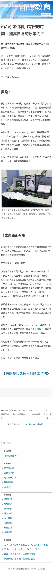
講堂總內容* (9, 468)
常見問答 (8, 528)
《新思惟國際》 (11, 456)
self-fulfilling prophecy (36, 342)
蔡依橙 (40, 425)
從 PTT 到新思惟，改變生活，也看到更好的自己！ (27, 545)
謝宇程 (32, 425)
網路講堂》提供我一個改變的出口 (19, 559)
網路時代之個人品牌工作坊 (26, 374)
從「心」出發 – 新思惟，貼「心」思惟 (21, 550)
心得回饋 (8, 523)
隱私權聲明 (41, 569)
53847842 (33, 569)
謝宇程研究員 (10, 478)
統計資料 (8, 533)
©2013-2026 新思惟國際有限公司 (18, 569)
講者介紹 (8, 514)
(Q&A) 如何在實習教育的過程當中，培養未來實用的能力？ (13, 415)
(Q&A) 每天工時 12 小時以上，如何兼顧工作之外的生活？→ (40, 415)
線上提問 (8, 518)
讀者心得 (8, 487)
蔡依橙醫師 (9, 482)
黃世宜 (24, 425)
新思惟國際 (35, 329)
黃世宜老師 (9, 473)
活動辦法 (8, 500)
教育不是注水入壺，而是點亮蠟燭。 (20, 554)
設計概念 (8, 504)
